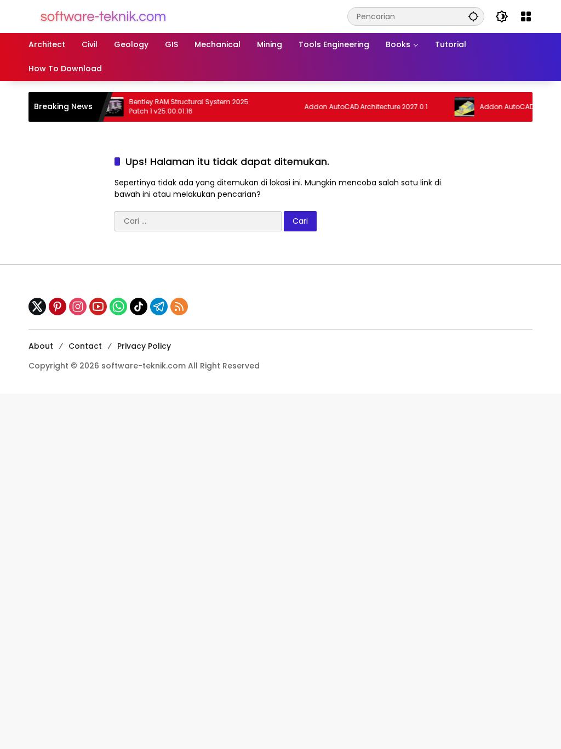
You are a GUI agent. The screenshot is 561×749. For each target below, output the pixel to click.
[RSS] (179, 306)
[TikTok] (138, 306)
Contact (85, 346)
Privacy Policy (144, 346)
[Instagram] (78, 306)
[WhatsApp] (118, 306)
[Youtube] (98, 306)
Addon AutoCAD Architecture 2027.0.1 (356, 107)
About (40, 346)
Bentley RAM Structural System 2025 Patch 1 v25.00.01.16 (179, 107)
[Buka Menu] (526, 16)
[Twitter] (37, 306)
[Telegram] (159, 306)
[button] (473, 16)
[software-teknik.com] (103, 15)
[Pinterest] (57, 306)
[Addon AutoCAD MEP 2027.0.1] (455, 107)
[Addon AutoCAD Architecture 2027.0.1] (279, 107)
